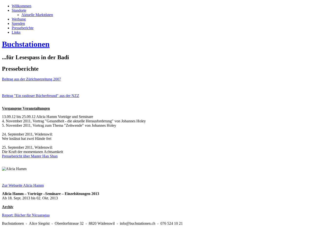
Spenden (18, 23)
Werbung (19, 19)
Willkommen (21, 6)
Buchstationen (26, 44)
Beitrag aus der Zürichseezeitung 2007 (31, 79)
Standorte (19, 10)
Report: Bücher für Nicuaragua (26, 215)
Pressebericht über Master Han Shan (30, 156)
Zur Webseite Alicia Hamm (23, 185)
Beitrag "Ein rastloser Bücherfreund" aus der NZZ (40, 96)
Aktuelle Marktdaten (37, 15)
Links (16, 32)
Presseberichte (23, 28)
